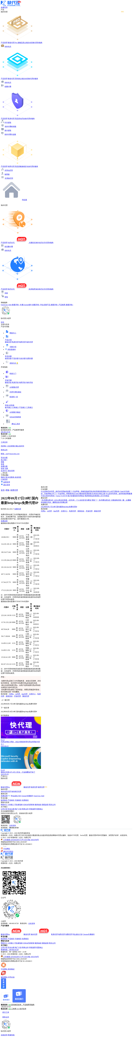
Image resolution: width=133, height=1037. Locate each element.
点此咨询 (12, 825)
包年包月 (8, 46)
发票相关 (25, 800)
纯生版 (24, 200)
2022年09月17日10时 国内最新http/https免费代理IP (59, 507)
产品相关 (11, 800)
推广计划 (18, 809)
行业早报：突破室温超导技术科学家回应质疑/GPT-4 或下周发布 (96, 491)
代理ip (11, 694)
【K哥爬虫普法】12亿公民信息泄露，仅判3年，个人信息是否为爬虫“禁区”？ (69, 500)
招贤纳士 (39, 809)
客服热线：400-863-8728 (9, 950)
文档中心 (32, 694)
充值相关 (18, 800)
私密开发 (15, 382)
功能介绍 (13, 347)
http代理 (24, 694)
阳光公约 (52, 804)
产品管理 (4, 42)
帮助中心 (13, 333)
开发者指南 (18, 804)
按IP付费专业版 (10, 134)
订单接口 (15, 407)
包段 (6, 293)
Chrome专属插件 (27, 796)
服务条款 (38, 804)
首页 (3, 490)
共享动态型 (9, 170)
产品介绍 (8, 340)
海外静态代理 (16, 791)
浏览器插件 (11, 349)
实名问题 (22, 358)
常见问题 (8, 356)
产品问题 (15, 358)
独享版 (7, 174)
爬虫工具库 (16, 424)
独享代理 (22, 342)
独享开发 (22, 382)
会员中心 (4, 471)
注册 (6, 468)
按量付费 (8, 86)
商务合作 (25, 809)
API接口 (11, 804)
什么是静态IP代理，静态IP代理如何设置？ (56, 491)
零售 (6, 297)
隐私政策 (45, 804)
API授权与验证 (14, 412)
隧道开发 (8, 382)
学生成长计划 (16, 796)
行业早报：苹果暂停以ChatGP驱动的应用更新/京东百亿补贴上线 (81, 493)
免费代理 (14, 490)
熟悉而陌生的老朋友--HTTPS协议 (97, 496)
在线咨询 (4, 1035)
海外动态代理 (6, 791)
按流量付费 (9, 246)
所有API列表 (9, 405)
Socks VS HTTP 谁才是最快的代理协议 (70, 496)
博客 (7, 490)
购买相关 (4, 800)
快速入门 (13, 373)
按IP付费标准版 (10, 126)
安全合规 (11, 809)
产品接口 (22, 407)
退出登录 (11, 471)
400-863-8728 (5, 432)
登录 (2, 464)
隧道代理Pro (5, 787)
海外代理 (29, 342)
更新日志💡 (14, 363)
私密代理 (15, 342)
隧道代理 (8, 342)
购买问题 (8, 358)
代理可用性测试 (15, 392)
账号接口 (8, 407)
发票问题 (29, 358)
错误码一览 (14, 397)
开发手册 (8, 380)
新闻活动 (9, 696)
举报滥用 (32, 809)
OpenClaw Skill (39, 796)
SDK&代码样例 (15, 417)
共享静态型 (9, 178)
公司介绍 (4, 809)
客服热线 (11, 1035)
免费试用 (4, 521)
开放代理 (17, 696)
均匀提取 (8, 122)
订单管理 (4, 479)
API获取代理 (14, 387)
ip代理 (17, 694)
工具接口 (29, 407)
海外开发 (29, 382)
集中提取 (8, 130)
